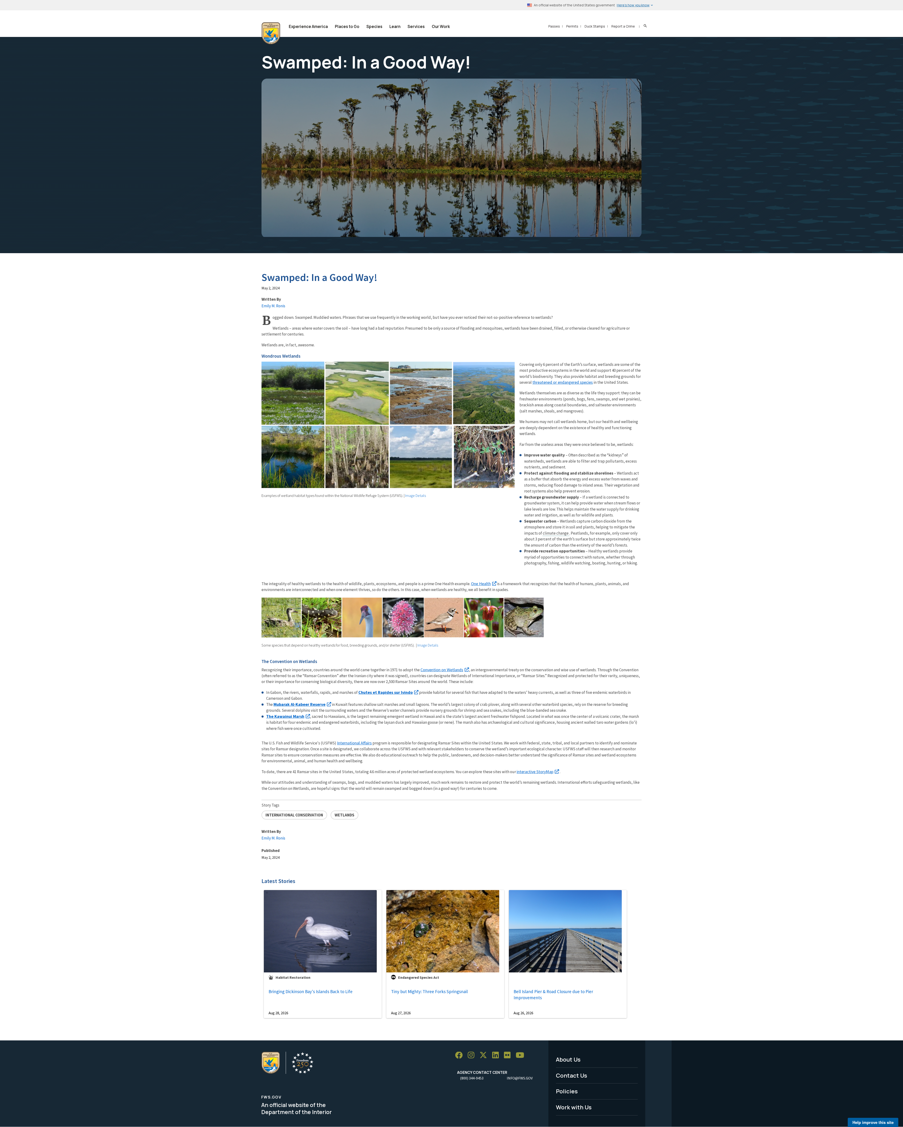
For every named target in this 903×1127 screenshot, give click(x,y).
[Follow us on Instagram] (473, 1055)
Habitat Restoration (293, 977)
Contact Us (571, 1075)
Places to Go (347, 26)
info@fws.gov (520, 1078)
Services (416, 26)
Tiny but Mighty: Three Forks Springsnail (429, 991)
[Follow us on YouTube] (521, 1055)
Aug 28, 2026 (278, 1013)
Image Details (415, 495)
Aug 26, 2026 (523, 1013)
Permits (572, 26)
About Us (568, 1059)
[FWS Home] (270, 33)
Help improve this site (873, 1122)
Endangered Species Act (418, 977)
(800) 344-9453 (471, 1078)
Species (374, 26)
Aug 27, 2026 (401, 1013)
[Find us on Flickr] (509, 1055)
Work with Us (574, 1107)
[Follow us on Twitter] (484, 1055)
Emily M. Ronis (273, 305)
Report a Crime (623, 26)
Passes (554, 26)
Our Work (441, 26)
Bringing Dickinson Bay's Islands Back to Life (310, 991)
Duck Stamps (595, 26)
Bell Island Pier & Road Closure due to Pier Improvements (553, 995)
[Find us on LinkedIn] (497, 1055)
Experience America (308, 26)
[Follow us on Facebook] (460, 1055)
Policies (567, 1091)
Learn (394, 26)
